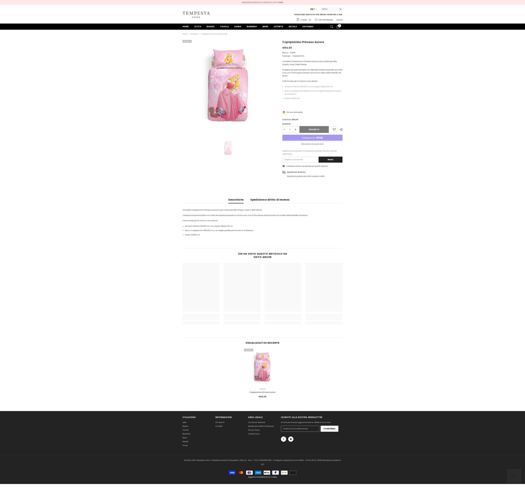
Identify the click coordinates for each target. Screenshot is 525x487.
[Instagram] (290, 439)
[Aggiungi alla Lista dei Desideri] (334, 129)
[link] (201, 318)
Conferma (329, 428)
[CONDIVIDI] (340, 129)
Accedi (339, 20)
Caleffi (293, 52)
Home (185, 34)
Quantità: (286, 124)
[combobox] (329, 9)
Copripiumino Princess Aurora (262, 392)
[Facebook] (283, 439)
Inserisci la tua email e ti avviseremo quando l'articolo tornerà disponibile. (309, 152)
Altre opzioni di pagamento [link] (312, 144)
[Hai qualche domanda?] (514, 476)
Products (194, 34)
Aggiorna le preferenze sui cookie (262, 477)
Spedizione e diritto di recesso (270, 199)
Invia (330, 159)
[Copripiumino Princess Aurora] (262, 367)
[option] (228, 86)
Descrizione (235, 199)
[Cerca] (331, 9)
